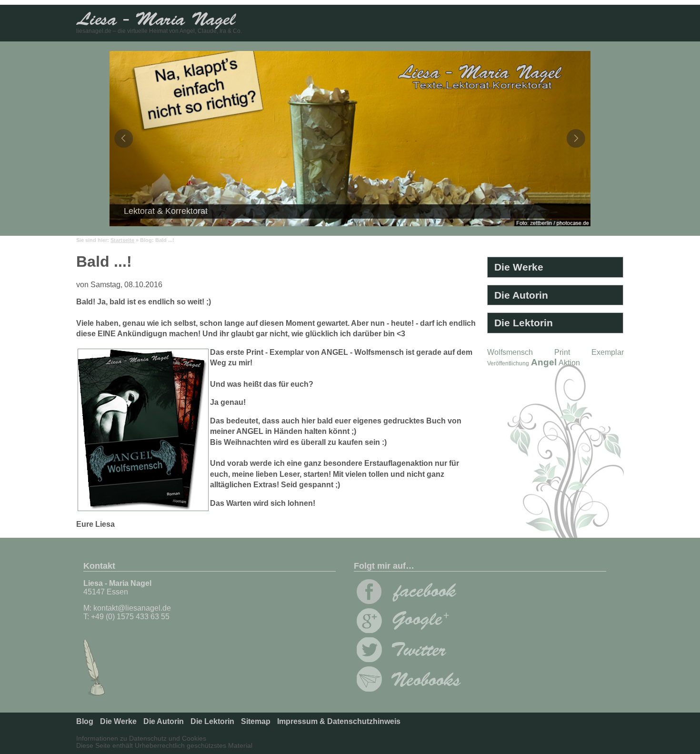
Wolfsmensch (510, 352)
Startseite (122, 240)
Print (562, 352)
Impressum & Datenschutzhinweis (338, 721)
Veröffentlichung (508, 363)
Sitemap (255, 721)
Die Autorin (521, 295)
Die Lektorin (523, 322)
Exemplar (607, 352)
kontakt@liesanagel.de (132, 608)
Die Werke (518, 266)
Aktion (569, 363)
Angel (544, 362)
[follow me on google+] (407, 630)
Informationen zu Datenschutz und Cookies (141, 738)
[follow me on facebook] (407, 601)
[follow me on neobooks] (409, 689)
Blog (84, 721)
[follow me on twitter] (407, 659)
